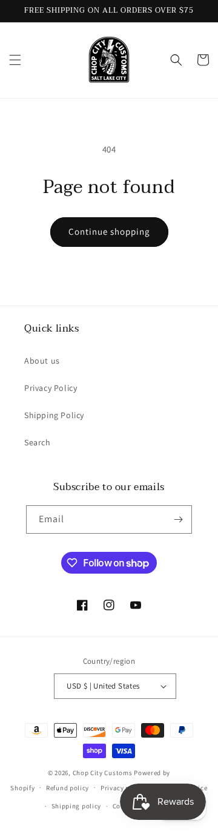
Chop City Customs (103, 772)
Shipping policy (76, 806)
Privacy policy (123, 788)
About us (42, 360)
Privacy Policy (50, 387)
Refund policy (67, 788)
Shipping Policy (54, 415)
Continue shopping (109, 231)
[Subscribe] (178, 519)
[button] (15, 60)
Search (37, 442)
